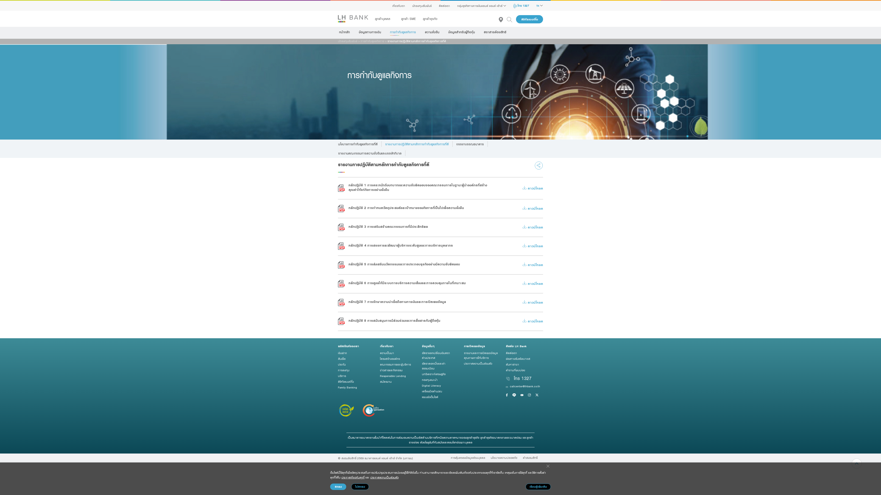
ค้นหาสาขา (512, 364)
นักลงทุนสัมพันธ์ (422, 6)
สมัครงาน (386, 381)
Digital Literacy (431, 385)
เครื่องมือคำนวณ (432, 391)
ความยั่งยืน (432, 32)
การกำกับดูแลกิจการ (403, 32)
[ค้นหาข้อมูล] (511, 19)
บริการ (342, 376)
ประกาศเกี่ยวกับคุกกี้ (353, 477)
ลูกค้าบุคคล (383, 19)
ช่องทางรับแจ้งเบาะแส (518, 358)
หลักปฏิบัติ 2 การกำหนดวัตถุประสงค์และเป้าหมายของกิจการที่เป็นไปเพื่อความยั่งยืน (406, 208)
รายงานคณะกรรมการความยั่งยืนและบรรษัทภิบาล (369, 153)
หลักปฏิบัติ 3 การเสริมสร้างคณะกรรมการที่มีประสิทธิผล (388, 226)
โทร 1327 (523, 5)
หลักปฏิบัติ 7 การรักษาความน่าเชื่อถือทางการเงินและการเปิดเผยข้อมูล (397, 302)
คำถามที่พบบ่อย (515, 370)
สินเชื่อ (342, 358)
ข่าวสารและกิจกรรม (391, 370)
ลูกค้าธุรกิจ (430, 19)
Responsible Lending (393, 376)
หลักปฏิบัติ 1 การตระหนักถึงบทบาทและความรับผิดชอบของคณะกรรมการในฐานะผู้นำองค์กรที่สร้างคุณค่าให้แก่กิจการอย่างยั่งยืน (417, 187)
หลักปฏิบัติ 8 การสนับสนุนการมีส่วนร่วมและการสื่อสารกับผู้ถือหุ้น (394, 320)
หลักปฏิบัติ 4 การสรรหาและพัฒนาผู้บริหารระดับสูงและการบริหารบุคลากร (400, 245)
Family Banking (347, 387)
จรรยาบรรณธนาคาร (470, 144)
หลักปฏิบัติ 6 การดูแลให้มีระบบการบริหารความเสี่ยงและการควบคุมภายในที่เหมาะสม (407, 283)
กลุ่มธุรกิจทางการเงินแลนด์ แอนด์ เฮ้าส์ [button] (480, 6)
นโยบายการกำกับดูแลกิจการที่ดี (358, 144)
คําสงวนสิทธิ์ (530, 457)
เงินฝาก (342, 353)
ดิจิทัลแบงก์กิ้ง (529, 19)
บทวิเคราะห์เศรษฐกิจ (434, 374)
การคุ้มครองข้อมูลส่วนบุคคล (468, 457)
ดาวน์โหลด (535, 188)
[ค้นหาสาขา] (503, 19)
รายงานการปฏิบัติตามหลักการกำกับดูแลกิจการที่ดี (417, 144)
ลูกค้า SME (408, 19)
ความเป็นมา (387, 353)
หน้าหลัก (344, 32)
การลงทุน (343, 370)
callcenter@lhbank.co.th (525, 386)
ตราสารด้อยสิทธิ (495, 32)
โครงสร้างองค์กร (390, 358)
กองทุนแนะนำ (430, 380)
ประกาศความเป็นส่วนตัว (478, 363)
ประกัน (342, 364)
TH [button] (538, 5)
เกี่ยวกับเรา (398, 6)
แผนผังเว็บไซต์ (430, 397)
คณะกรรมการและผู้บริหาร (395, 364)
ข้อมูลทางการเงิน (370, 32)
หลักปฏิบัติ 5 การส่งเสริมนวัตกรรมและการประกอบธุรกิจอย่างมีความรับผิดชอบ (404, 264)
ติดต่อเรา (444, 6)
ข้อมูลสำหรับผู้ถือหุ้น (461, 32)
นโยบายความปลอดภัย (504, 457)
